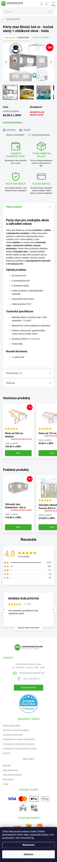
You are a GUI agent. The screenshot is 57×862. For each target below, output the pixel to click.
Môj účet (7, 765)
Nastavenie (28, 844)
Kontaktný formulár (28, 688)
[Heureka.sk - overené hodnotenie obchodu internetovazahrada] (28, 703)
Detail (18, 453)
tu (33, 838)
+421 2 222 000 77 (31, 679)
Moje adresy (8, 779)
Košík (5, 784)
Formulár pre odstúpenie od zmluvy (19, 744)
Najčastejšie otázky (11, 725)
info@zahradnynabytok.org (31, 673)
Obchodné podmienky (13, 735)
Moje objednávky (10, 770)
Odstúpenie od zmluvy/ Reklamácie (19, 739)
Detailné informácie (12, 122)
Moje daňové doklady (12, 775)
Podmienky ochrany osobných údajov (20, 748)
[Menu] (53, 3)
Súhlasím (28, 854)
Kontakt (6, 753)
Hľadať (50, 12)
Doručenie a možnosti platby (16, 730)
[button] (53, 609)
